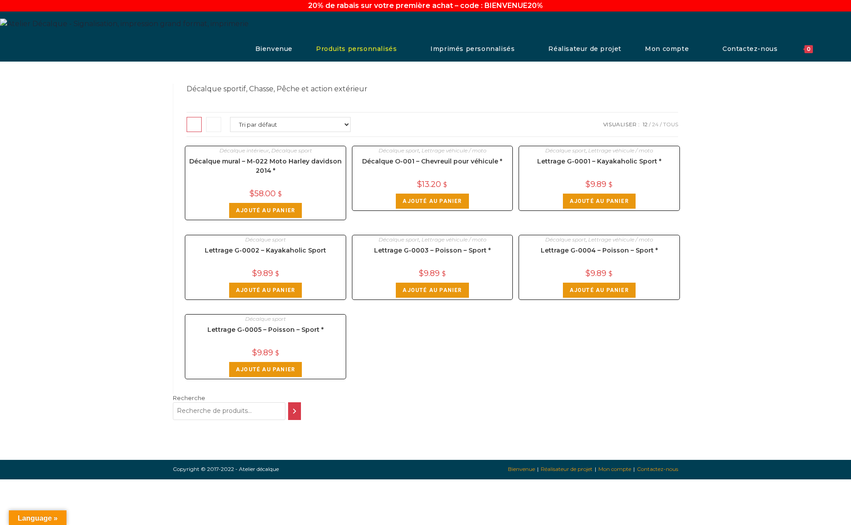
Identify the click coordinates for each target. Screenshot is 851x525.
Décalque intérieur (244, 150)
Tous (670, 124)
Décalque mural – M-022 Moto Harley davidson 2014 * (265, 166)
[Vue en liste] (213, 124)
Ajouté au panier (265, 210)
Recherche (189, 397)
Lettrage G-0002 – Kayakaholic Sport (265, 250)
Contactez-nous (657, 469)
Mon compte (614, 469)
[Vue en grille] (194, 124)
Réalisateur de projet (567, 469)
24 (655, 124)
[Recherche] (294, 411)
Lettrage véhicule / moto (454, 150)
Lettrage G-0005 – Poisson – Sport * (265, 330)
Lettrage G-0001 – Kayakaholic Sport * (599, 161)
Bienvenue (521, 469)
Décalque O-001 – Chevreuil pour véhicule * (432, 161)
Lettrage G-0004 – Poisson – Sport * (599, 250)
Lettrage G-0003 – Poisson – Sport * (432, 250)
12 (645, 124)
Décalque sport (291, 150)
